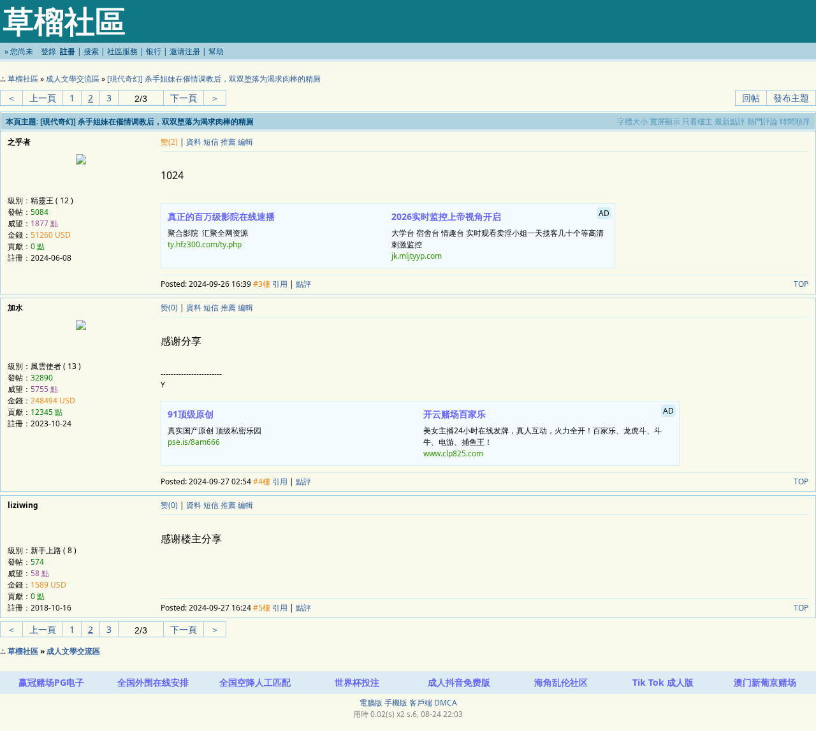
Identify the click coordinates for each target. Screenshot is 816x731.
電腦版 (371, 702)
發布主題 (791, 98)
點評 (303, 284)
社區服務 (122, 51)
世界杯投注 (357, 682)
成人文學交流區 (72, 78)
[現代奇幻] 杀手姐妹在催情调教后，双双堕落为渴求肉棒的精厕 (214, 78)
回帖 (751, 98)
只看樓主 (697, 121)
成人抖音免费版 (459, 682)
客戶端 (420, 702)
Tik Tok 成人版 (663, 682)
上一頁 (42, 98)
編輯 (245, 141)
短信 (211, 141)
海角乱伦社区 (561, 682)
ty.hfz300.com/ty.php (205, 244)
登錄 (48, 51)
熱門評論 (762, 121)
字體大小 (632, 121)
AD (604, 213)
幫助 (216, 51)
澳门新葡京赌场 (765, 682)
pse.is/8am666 (194, 442)
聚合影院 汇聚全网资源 (221, 230)
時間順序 (795, 121)
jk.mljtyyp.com (416, 255)
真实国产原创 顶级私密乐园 (214, 427)
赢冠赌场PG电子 (51, 682)
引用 (280, 284)
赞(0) (169, 307)
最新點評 (730, 121)
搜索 (91, 51)
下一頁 (183, 98)
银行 (153, 51)
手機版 (395, 702)
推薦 (228, 141)
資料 (193, 141)
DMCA (445, 702)
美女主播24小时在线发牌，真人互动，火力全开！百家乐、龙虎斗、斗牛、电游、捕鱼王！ (548, 432)
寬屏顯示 (665, 121)
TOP (801, 284)
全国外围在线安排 (153, 682)
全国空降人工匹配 (255, 682)
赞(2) (169, 141)
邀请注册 (185, 51)
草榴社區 (23, 78)
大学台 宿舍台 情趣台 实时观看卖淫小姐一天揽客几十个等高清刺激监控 (500, 234)
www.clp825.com (453, 453)
